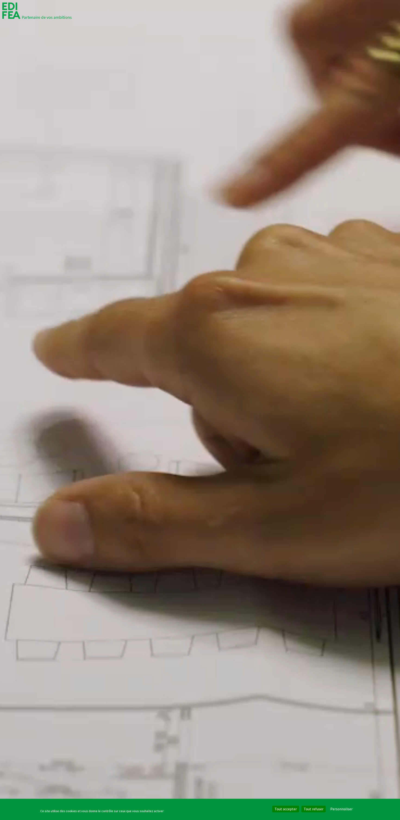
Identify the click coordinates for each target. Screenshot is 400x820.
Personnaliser (341, 809)
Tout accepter (286, 809)
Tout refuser (313, 809)
